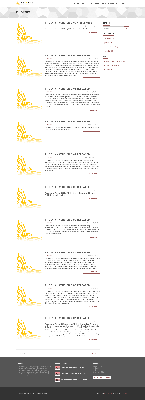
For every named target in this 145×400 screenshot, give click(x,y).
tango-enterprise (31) (111, 47)
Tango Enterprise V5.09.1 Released (74, 380)
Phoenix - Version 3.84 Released (67, 318)
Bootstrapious (108, 393)
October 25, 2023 (93, 190)
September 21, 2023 (92, 255)
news (97, 3)
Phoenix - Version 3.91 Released (67, 88)
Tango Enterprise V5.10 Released (74, 373)
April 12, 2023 (94, 321)
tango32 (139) (108, 51)
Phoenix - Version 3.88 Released (67, 187)
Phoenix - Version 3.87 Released (67, 219)
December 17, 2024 (92, 26)
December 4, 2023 (93, 124)
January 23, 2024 (93, 92)
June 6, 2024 (94, 58)
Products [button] (86, 3)
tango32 (109, 69)
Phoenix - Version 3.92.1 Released (68, 23)
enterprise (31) (109, 38)
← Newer (21, 353)
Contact (123, 3)
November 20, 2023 (92, 157)
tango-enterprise (113, 65)
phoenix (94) (108, 43)
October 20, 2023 (93, 223)
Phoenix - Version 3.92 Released (67, 55)
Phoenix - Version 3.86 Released (67, 252)
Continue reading (92, 32)
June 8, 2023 (94, 288)
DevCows (124, 393)
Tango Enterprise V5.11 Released (74, 367)
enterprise (110, 61)
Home (76, 3)
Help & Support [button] (109, 3)
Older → (95, 353)
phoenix (50, 26)
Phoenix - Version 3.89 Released (67, 154)
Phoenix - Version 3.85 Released (67, 285)
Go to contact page (102, 377)
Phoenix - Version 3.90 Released (67, 121)
